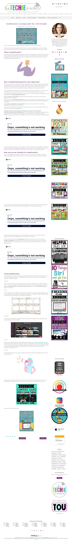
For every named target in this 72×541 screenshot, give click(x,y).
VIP (60, 17)
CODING (59, 453)
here (10, 354)
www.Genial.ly (23, 381)
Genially (19, 108)
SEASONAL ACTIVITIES (55, 463)
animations (33, 346)
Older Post (43, 438)
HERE (7, 408)
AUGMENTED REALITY (60, 451)
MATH (58, 460)
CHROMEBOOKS (54, 453)
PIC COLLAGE (62, 460)
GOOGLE (58, 456)
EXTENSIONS (54, 456)
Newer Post (22, 438)
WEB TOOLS (32, 26)
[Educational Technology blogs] (59, 115)
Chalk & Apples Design (53, 537)
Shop (24, 17)
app (52, 451)
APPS (55, 451)
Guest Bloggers (32, 17)
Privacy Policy (59, 513)
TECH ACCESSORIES (61, 465)
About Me (18, 17)
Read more (36, 539)
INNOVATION (63, 456)
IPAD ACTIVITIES (54, 458)
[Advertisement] (59, 229)
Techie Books (41, 17)
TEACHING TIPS (54, 465)
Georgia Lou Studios (38, 537)
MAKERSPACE (54, 460)
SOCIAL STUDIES (63, 463)
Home (12, 17)
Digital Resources (52, 17)
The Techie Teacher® (24, 537)
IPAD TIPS (60, 458)
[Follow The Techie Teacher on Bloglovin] (59, 375)
